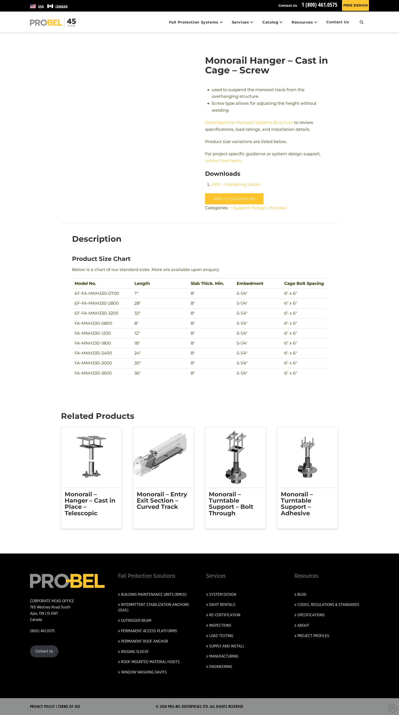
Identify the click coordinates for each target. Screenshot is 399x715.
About (303, 625)
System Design (222, 594)
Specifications (311, 615)
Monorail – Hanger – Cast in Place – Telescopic (90, 504)
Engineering (220, 667)
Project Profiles (313, 636)
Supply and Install (227, 646)
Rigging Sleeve (135, 652)
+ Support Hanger (248, 207)
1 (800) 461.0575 (319, 4)
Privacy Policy (42, 706)
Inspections (220, 625)
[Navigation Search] (361, 22)
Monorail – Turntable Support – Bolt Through (231, 504)
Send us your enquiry (234, 199)
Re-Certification (224, 615)
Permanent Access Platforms (149, 631)
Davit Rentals (222, 605)
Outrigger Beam (136, 621)
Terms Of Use (69, 706)
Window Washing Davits (144, 672)
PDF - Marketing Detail (236, 184)
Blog (301, 594)
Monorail (278, 207)
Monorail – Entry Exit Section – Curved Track (162, 501)
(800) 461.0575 (42, 631)
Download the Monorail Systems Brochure (249, 122)
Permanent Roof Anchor (144, 641)
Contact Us (287, 5)
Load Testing (221, 636)
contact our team (223, 160)
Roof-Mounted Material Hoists (150, 662)
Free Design (355, 5)
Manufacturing (224, 656)
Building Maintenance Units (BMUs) (154, 594)
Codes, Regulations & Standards (328, 605)
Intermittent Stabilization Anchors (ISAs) (153, 607)
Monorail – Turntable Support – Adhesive (297, 504)
